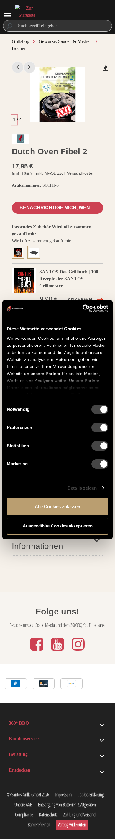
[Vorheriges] (18, 67)
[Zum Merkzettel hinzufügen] (105, 67)
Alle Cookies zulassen (57, 506)
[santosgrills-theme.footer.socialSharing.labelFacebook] (37, 651)
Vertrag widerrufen (72, 824)
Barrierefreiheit (39, 824)
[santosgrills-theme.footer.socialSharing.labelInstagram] (78, 651)
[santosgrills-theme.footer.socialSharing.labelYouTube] (58, 651)
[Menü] (7, 15)
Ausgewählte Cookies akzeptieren (58, 525)
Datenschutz (48, 814)
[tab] (19, 252)
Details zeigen (82, 487)
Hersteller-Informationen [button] (37, 540)
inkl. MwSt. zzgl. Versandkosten (65, 173)
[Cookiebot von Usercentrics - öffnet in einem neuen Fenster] (82, 308)
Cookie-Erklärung (91, 794)
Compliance (24, 814)
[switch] (99, 427)
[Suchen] (9, 26)
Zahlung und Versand (79, 814)
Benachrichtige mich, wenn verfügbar (61, 207)
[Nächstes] (29, 67)
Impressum (63, 794)
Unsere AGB (23, 804)
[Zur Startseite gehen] (27, 15)
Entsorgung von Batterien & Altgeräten (67, 804)
